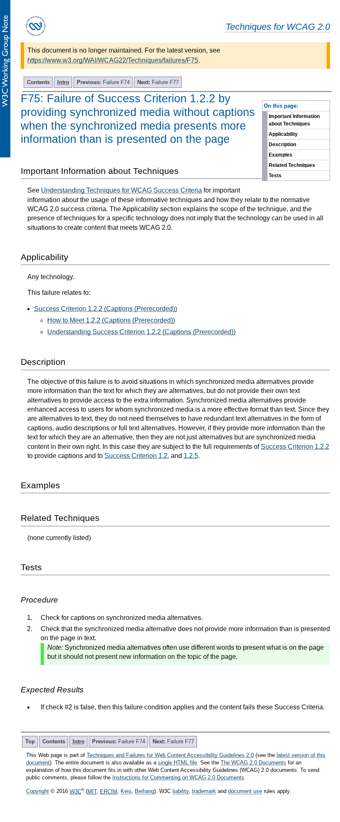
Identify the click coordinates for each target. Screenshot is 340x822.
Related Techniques (292, 165)
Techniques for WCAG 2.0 (278, 27)
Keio (126, 791)
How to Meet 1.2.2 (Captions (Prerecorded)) (111, 320)
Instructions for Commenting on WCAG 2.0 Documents (178, 777)
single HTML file (177, 762)
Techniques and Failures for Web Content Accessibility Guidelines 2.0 (170, 755)
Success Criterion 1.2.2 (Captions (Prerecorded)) (105, 308)
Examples (280, 155)
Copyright (37, 791)
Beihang (144, 791)
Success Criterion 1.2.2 (295, 446)
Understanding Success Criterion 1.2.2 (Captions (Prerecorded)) (141, 331)
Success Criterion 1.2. (136, 455)
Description (282, 144)
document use (245, 791)
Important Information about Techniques (294, 120)
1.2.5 (191, 455)
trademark (204, 791)
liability (180, 791)
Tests (275, 175)
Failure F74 (103, 82)
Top (30, 741)
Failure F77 (158, 82)
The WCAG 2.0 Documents (253, 762)
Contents (38, 82)
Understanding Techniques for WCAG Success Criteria (121, 190)
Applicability (283, 134)
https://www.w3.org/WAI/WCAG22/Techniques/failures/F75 (112, 60)
